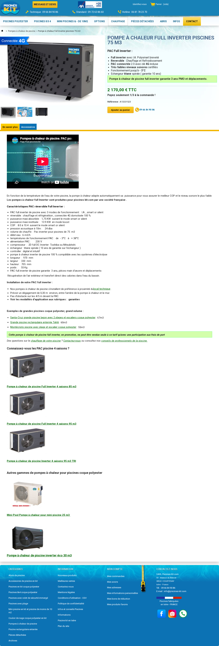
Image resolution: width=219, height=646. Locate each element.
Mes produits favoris (117, 604)
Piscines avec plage (18, 603)
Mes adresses (114, 587)
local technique (101, 288)
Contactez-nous (72, 340)
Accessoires (28, 127)
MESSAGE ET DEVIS (45, 4)
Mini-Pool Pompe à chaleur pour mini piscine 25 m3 (38, 515)
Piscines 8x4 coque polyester (23, 592)
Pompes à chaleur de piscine (21, 31)
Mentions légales (66, 592)
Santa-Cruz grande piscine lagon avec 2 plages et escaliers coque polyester (52, 317)
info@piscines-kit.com (175, 591)
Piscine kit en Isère (67, 620)
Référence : (113, 102)
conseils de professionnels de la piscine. (124, 340)
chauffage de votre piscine (46, 340)
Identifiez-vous (140, 4)
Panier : (162, 4)
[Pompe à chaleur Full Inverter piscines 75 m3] (8, 112)
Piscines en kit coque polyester (24, 586)
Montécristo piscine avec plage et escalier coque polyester (43, 327)
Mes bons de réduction (118, 598)
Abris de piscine (17, 575)
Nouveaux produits (67, 575)
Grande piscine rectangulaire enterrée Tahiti (34, 322)
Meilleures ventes (66, 581)
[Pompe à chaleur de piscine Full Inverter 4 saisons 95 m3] (28, 416)
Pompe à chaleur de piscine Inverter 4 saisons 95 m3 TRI (41, 461)
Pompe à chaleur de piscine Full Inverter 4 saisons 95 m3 (41, 423)
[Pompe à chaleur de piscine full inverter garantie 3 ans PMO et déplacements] (41, 112)
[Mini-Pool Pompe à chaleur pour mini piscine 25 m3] (28, 506)
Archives (13, 640)
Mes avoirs (112, 582)
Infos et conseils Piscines (70, 609)
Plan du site (63, 626)
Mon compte (115, 569)
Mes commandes (115, 576)
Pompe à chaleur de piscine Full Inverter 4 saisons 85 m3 (41, 386)
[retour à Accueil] (2, 31)
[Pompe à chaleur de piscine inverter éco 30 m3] (28, 552)
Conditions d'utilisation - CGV (72, 598)
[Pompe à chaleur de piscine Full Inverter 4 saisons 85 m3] (28, 379)
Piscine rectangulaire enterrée (23, 629)
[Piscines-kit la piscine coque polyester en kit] (10, 9)
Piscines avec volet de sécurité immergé (28, 598)
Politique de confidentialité (71, 603)
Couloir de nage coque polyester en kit (28, 618)
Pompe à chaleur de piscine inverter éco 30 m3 (39, 555)
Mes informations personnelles (122, 593)
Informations (64, 615)
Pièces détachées (17, 635)
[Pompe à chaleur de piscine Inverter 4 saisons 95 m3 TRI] (28, 453)
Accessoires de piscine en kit (23, 581)
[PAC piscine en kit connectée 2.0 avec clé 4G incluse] (24, 112)
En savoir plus (10, 127)
